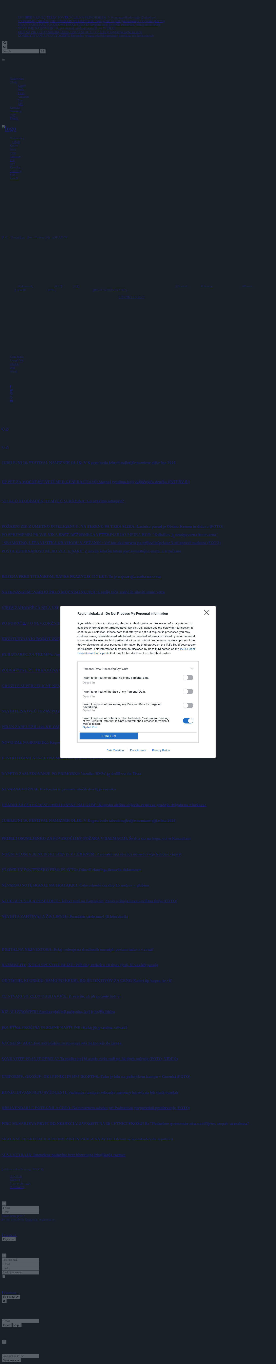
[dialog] (138, 682)
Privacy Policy (161, 750)
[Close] (208, 614)
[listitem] (138, 669)
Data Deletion (115, 750)
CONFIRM (108, 736)
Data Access (138, 750)
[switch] (188, 677)
